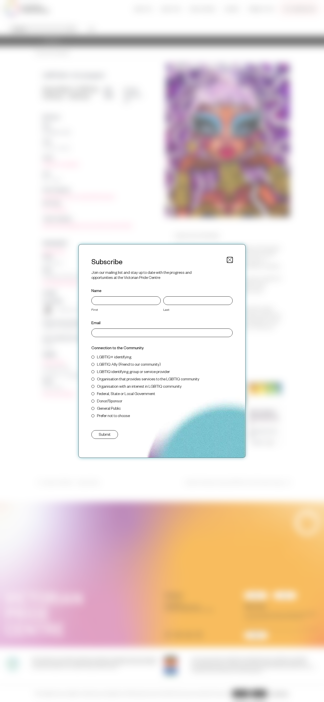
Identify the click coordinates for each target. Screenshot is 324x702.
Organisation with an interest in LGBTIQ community (139, 386)
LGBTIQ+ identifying (114, 356)
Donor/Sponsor (109, 400)
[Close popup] (230, 260)
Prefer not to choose (113, 415)
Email (95, 322)
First (94, 309)
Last (166, 309)
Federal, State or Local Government (126, 393)
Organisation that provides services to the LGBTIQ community (148, 378)
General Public (109, 408)
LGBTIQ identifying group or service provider (133, 371)
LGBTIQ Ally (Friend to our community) (129, 364)
